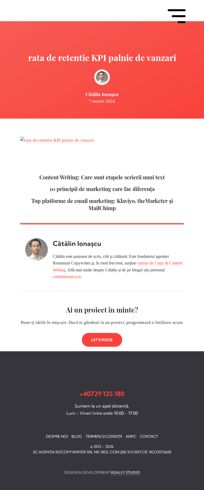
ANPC (131, 436)
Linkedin (15, 462)
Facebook (6, 462)
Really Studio (125, 472)
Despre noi (57, 436)
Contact (149, 436)
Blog (76, 436)
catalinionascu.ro (67, 276)
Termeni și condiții (104, 436)
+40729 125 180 (102, 394)
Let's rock (102, 339)
